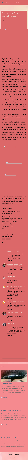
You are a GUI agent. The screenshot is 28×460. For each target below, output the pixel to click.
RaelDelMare (10, 323)
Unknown (9, 286)
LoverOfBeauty (11, 276)
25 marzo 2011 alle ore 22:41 (19, 286)
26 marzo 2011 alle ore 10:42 (14, 314)
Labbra (8, 238)
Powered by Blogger (15, 454)
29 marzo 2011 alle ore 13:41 (14, 325)
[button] (3, 21)
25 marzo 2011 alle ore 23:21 (19, 301)
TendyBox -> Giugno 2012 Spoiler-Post (11, 410)
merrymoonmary (18, 457)
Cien (3, 238)
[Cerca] (26, 2)
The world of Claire (11, 2)
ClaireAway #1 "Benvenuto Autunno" (10, 437)
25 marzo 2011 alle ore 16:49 (14, 265)
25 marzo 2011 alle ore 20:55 (14, 278)
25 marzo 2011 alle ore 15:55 (19, 251)
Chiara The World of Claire (14, 264)
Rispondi (9, 260)
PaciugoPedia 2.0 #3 (6, 383)
